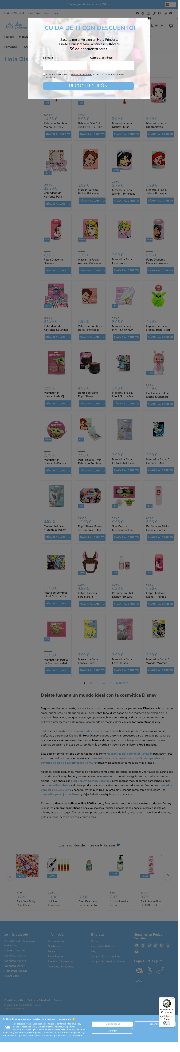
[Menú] (173, 999)
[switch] (166, 1023)
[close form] (149, 18)
